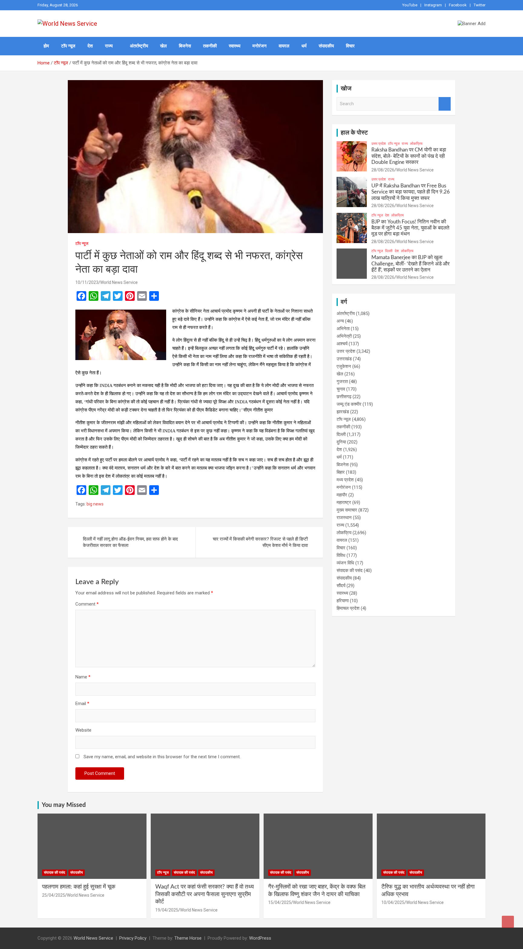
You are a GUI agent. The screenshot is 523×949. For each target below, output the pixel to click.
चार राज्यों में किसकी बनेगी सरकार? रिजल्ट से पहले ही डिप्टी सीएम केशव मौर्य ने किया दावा (260, 542)
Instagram (433, 5)
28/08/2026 (382, 169)
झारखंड (343, 411)
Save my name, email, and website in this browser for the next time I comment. (162, 756)
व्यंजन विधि (345, 563)
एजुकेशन (344, 366)
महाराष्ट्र (344, 502)
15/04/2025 (279, 902)
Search (445, 104)
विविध (341, 555)
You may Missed (64, 805)
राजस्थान (344, 517)
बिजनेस (185, 46)
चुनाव (341, 389)
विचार (350, 46)
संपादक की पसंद (350, 570)
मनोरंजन (259, 46)
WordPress (260, 938)
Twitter (479, 5)
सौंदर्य (341, 585)
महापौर (342, 495)
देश (90, 46)
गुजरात (342, 381)
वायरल (284, 46)
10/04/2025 (392, 902)
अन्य (340, 321)
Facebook (458, 5)
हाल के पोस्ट (354, 133)
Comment (87, 604)
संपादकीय (326, 46)
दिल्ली (389, 251)
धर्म (304, 46)
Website (83, 730)
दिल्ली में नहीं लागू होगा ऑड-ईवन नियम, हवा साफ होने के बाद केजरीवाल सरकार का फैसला (130, 542)
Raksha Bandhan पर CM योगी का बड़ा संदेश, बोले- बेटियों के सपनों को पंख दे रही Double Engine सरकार (408, 156)
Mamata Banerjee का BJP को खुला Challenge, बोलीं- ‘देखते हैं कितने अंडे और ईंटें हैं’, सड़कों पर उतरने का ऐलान (410, 263)
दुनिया (341, 442)
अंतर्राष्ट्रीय (139, 46)
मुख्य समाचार (347, 510)
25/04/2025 (53, 895)
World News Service (119, 282)
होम (46, 46)
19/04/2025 (166, 910)
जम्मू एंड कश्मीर (349, 404)
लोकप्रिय (416, 143)
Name (82, 677)
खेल (163, 46)
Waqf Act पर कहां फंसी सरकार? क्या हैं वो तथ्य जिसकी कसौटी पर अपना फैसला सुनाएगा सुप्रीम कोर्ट (204, 894)
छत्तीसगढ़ (344, 396)
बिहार (341, 472)
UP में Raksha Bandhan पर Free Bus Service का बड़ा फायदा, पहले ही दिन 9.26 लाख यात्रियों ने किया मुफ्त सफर (410, 192)
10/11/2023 (86, 282)
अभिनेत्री (344, 336)
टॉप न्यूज (68, 46)
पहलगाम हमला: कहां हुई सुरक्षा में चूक (78, 887)
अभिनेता (343, 328)
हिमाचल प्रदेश (348, 608)
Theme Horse (188, 938)
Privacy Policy (132, 938)
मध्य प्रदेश (345, 480)
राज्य (109, 46)
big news (95, 504)
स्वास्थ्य (234, 46)
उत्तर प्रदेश (378, 143)
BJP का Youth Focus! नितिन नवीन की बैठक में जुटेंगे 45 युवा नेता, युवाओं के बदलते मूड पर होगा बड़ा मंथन (410, 228)
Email (82, 703)
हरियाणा (343, 600)
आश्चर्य (342, 343)
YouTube (409, 5)
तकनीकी (210, 46)
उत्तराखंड (344, 359)
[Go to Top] (508, 922)
